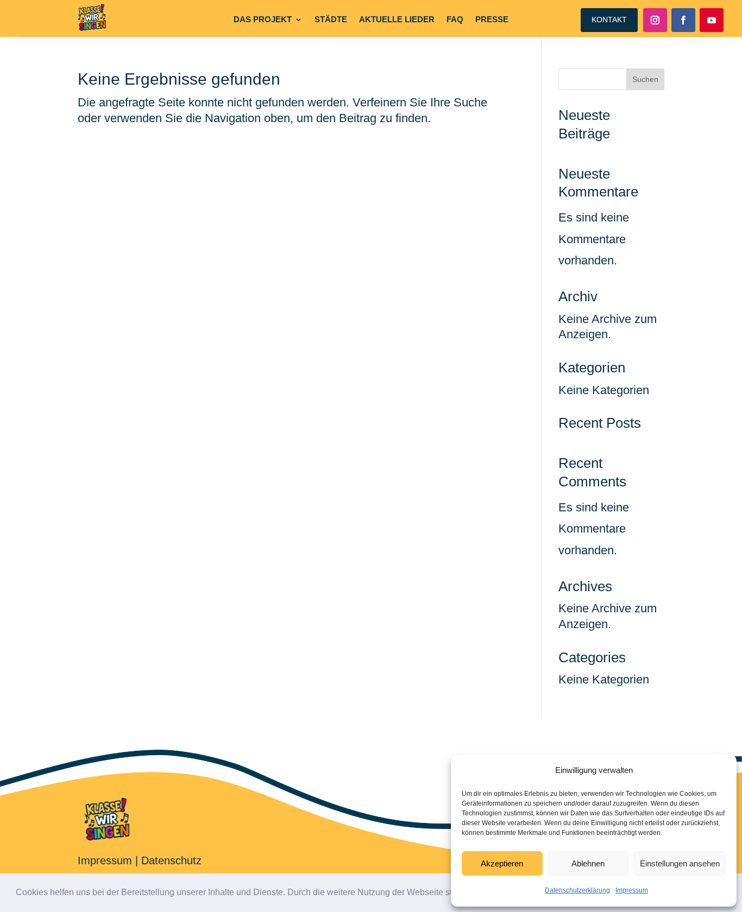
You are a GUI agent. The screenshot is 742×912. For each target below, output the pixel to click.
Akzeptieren (502, 863)
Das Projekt (263, 20)
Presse (491, 20)
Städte (331, 20)
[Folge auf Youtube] (712, 20)
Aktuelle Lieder (397, 20)
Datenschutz (171, 860)
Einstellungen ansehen (680, 863)
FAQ (455, 20)
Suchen (645, 79)
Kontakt (609, 19)
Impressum (631, 890)
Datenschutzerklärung (577, 890)
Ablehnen (588, 863)
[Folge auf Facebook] (683, 20)
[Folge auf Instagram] (655, 20)
